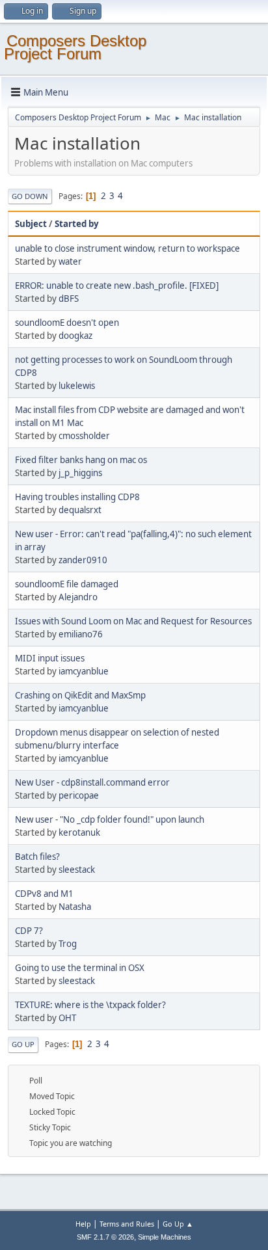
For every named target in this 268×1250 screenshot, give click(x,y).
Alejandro (78, 597)
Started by (77, 224)
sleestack (77, 869)
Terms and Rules (127, 1224)
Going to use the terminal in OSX (79, 968)
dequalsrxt (80, 510)
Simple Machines (164, 1237)
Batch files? (37, 856)
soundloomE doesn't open (67, 322)
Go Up (23, 1044)
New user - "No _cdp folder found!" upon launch (109, 819)
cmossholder (84, 436)
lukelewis (77, 386)
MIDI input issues (50, 658)
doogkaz (75, 335)
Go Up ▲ (178, 1224)
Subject (31, 224)
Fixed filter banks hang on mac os (81, 460)
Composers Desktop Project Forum (75, 47)
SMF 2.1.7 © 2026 (105, 1237)
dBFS (69, 298)
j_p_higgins (80, 473)
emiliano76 (81, 634)
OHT (67, 1018)
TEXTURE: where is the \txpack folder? (90, 1005)
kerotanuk (79, 832)
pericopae (79, 795)
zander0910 (83, 560)
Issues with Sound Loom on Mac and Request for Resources (133, 621)
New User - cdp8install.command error (92, 782)
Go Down (30, 196)
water (70, 261)
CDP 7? (29, 931)
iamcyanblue (84, 671)
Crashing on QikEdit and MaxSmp (80, 695)
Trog (68, 944)
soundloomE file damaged (66, 584)
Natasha (75, 906)
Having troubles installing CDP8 (77, 497)
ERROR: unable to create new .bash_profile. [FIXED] (117, 285)
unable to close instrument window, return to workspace (127, 248)
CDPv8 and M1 (44, 893)
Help (83, 1224)
